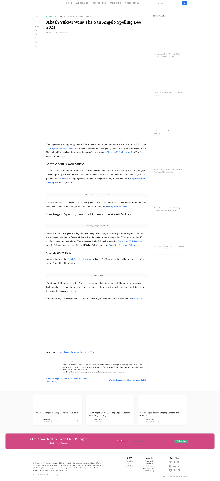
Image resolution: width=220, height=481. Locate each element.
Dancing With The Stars (116, 206)
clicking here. (137, 298)
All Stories (82, 3)
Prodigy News (99, 3)
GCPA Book (130, 466)
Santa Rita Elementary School (122, 245)
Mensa (65, 178)
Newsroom (149, 463)
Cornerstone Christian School (130, 241)
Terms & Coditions (149, 468)
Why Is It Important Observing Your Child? (127, 380)
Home (69, 3)
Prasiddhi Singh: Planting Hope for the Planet (57, 412)
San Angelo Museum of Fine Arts (61, 148)
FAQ (129, 463)
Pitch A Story (132, 3)
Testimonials (149, 461)
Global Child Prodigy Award (119, 152)
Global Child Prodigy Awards (178, 476)
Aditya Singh (46, 419)
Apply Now (129, 461)
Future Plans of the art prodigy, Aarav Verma (76, 352)
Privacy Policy (149, 471)
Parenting (115, 3)
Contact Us (149, 466)
